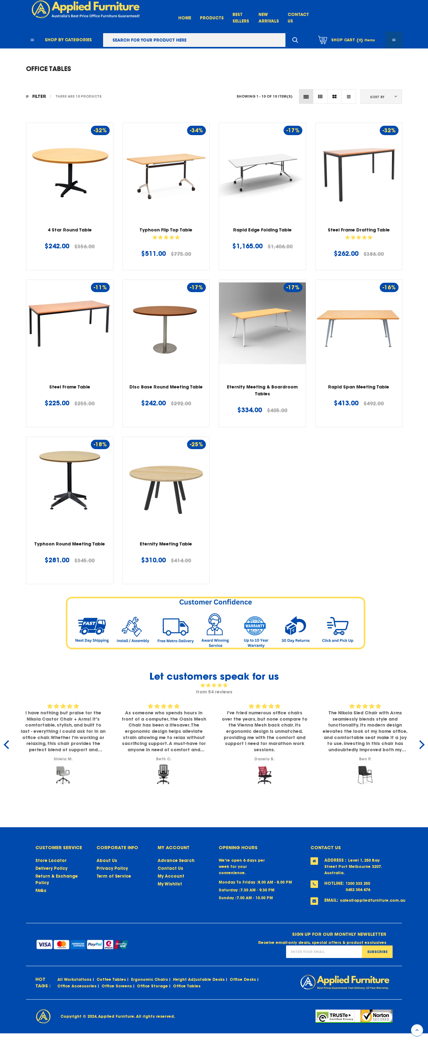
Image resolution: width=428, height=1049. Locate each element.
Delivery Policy (51, 868)
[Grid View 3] (320, 96)
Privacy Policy (112, 868)
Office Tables (187, 986)
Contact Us (170, 868)
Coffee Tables (111, 979)
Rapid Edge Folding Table (262, 230)
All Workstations (74, 979)
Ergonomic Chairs (149, 979)
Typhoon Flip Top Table (165, 230)
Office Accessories (77, 986)
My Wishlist (170, 884)
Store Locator (51, 860)
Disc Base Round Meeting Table (166, 387)
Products (212, 18)
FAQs (40, 890)
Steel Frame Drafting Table (359, 230)
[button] (166, 237)
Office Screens (117, 986)
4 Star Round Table (70, 230)
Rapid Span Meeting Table (358, 387)
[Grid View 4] (306, 96)
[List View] (349, 96)
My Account (171, 876)
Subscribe (377, 952)
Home (184, 18)
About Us (107, 860)
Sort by (377, 97)
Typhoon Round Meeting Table (69, 544)
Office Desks (243, 979)
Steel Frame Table (69, 387)
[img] (214, 685)
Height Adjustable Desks (199, 979)
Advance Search (176, 860)
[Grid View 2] (334, 96)
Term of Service (114, 876)
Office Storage (152, 986)
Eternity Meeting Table (166, 544)
